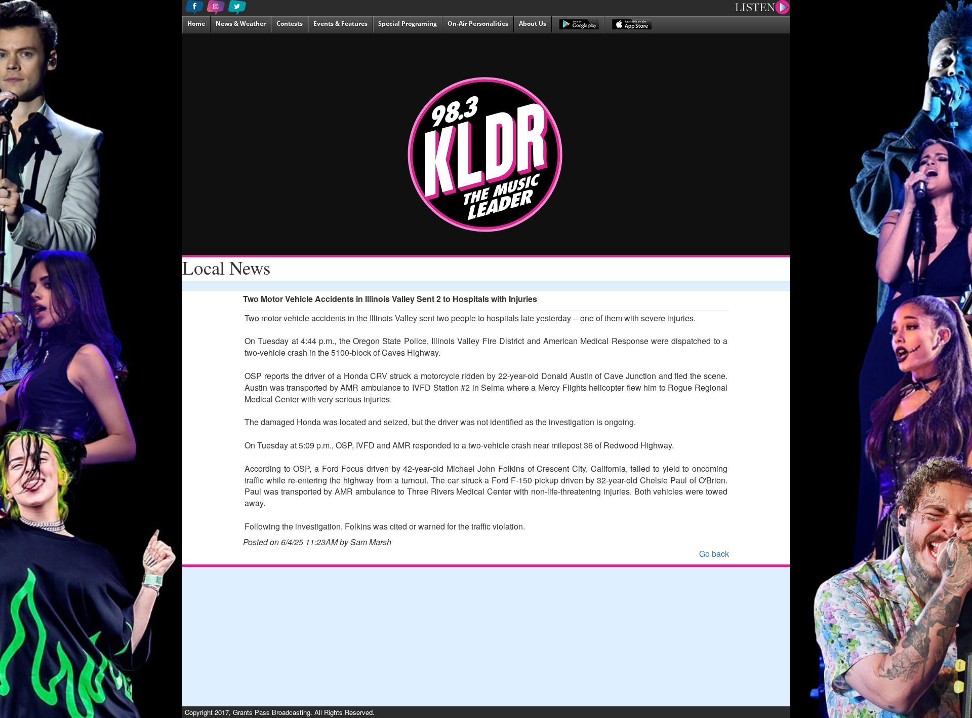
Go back (714, 553)
